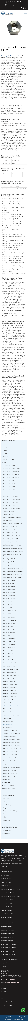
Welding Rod (6, 820)
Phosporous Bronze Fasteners (11, 761)
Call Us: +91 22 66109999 (14, 1)
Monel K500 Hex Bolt (7, 910)
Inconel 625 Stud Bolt (7, 923)
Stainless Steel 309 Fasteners (11, 468)
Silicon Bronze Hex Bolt (7, 933)
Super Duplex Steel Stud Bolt (9, 951)
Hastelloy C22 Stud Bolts (10, 693)
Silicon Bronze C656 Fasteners (11, 745)
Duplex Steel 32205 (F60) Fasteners (13, 545)
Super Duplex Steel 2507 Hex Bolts (13, 568)
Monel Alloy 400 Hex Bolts (10, 650)
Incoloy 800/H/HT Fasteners (11, 611)
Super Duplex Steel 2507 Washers (12, 577)
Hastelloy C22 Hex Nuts (9, 696)
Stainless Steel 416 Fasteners (11, 496)
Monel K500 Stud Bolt (7, 914)
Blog (2, 998)
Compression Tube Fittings (10, 811)
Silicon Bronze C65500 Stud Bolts (12, 755)
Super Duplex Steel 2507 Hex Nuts (12, 574)
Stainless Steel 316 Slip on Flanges (10, 896)
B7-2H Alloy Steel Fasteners (11, 526)
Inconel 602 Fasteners (9, 586)
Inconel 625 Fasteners (9, 595)
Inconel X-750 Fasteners (10, 608)
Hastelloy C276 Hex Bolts (10, 681)
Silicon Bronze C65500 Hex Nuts (12, 752)
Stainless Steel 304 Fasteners (11, 465)
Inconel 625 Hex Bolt (7, 917)
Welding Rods (6, 779)
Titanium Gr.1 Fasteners (9, 699)
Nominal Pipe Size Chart (7, 1001)
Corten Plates (7, 782)
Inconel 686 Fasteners (9, 598)
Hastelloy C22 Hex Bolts (10, 690)
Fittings (5, 447)
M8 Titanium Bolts (8, 727)
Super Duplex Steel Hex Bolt (9, 944)
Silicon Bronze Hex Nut (7, 937)
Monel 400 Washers (8, 657)
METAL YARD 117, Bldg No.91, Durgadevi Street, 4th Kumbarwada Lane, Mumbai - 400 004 (11, 975)
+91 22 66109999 (10, 979)
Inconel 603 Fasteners (9, 589)
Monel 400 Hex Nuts (8, 654)
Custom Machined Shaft (9, 785)
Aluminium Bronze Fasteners (11, 758)
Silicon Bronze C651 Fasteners (11, 739)
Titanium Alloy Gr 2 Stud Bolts (11, 733)
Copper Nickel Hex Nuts (9, 776)
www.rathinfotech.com (17, 1019)
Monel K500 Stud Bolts (9, 672)
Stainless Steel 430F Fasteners (11, 502)
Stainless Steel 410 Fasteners (11, 493)
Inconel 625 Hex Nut (6, 926)
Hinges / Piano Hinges (9, 788)
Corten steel (6, 833)
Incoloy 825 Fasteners (9, 614)
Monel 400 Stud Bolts (9, 660)
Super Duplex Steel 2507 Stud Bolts (13, 571)
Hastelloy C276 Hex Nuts (10, 687)
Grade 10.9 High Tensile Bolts (11, 533)
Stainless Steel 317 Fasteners (11, 477)
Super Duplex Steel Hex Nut (8, 947)
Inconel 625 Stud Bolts (9, 626)
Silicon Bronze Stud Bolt (7, 940)
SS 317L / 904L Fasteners (10, 505)
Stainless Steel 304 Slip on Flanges (11, 889)
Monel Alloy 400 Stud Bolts (10, 663)
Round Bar (6, 456)
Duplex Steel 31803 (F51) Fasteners (12, 548)
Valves (5, 817)
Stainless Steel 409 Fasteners (11, 490)
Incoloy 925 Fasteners (9, 617)
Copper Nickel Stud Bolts (10, 773)
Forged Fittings (7, 453)
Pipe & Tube (6, 444)
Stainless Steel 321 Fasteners (11, 480)
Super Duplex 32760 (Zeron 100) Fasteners (12, 555)
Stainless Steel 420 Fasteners (11, 499)
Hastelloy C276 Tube (6, 903)
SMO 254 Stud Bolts (8, 514)
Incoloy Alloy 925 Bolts (9, 620)
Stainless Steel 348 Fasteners (11, 487)
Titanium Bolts (7, 718)
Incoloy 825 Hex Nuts (9, 641)
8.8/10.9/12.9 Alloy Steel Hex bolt (12, 523)
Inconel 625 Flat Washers (8, 930)
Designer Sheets (7, 830)
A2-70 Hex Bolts (7, 520)
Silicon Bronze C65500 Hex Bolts (12, 748)
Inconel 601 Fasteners (9, 583)
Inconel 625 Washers (9, 632)
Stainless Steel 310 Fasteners (11, 471)
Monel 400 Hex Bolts (9, 647)
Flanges (5, 450)
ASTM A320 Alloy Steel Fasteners (12, 517)
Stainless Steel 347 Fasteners (11, 484)
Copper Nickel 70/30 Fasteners (11, 767)
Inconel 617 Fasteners (9, 592)
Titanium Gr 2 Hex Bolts (9, 712)
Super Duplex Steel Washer (8, 954)
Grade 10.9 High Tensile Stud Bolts (12, 536)
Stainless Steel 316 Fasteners (11, 474)
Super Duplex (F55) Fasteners (11, 559)
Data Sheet (4, 994)
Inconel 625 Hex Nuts (9, 629)
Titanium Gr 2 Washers (9, 736)
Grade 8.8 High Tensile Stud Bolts (12, 542)
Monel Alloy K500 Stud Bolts (11, 675)
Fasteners (5, 462)
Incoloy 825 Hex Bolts (9, 635)
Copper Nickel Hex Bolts (9, 770)
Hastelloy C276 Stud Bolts (10, 684)
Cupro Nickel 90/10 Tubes (8, 906)
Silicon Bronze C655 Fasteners (11, 742)
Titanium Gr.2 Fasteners (9, 703)
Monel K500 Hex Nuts (9, 678)
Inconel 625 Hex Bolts (9, 623)
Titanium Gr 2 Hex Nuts (9, 709)
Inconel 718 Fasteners (9, 605)
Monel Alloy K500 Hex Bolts (10, 669)
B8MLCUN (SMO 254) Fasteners (11, 508)
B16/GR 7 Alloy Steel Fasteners (11, 529)
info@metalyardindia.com (14, 5)
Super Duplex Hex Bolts (9, 562)
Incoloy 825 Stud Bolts (9, 638)
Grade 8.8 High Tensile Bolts (11, 539)
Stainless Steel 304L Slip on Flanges (11, 892)
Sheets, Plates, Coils (8, 459)
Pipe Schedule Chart (6, 1005)
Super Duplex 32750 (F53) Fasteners (13, 551)
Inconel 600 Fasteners (9, 580)
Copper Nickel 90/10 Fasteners (11, 764)
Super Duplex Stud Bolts (10, 565)
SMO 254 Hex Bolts (8, 511)
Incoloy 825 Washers (9, 644)
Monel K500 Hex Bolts (9, 666)
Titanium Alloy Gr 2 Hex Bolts (11, 715)
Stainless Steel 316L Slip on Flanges (11, 899)
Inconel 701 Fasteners (9, 601)
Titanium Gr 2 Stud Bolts (10, 730)
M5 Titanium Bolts (8, 721)
